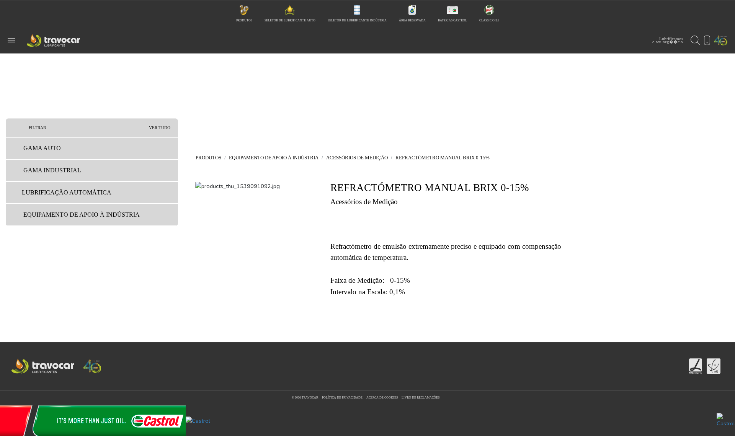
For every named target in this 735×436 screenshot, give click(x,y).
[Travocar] (248, 199)
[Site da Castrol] (367, 420)
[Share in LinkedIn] (374, 366)
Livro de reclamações (420, 397)
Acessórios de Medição (357, 157)
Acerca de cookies (382, 397)
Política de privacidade (342, 397)
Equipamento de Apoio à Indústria (273, 157)
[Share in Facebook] (361, 366)
